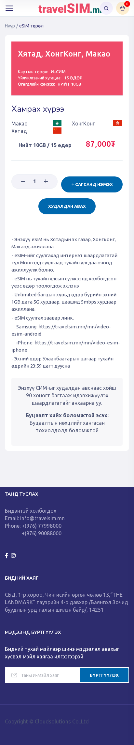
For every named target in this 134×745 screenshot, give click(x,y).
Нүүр (10, 25)
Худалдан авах (67, 206)
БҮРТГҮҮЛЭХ (104, 674)
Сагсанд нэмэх (94, 184)
